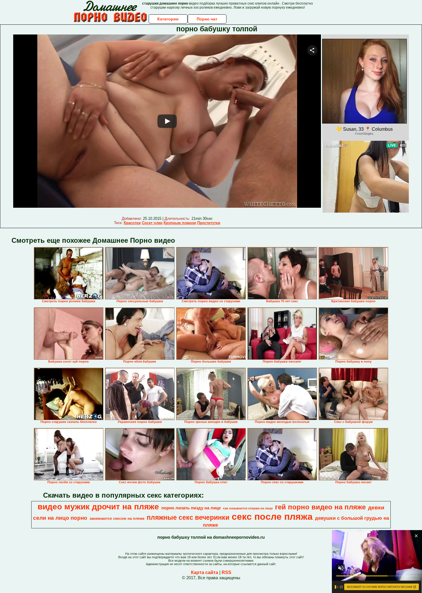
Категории (168, 19)
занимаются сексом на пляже (117, 518)
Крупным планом (180, 223)
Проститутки (208, 223)
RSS (226, 572)
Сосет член (152, 223)
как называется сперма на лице (248, 508)
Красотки (132, 223)
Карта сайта (204, 572)
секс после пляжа (272, 516)
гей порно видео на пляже (320, 507)
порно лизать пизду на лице (191, 508)
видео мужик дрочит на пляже (98, 506)
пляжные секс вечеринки (188, 517)
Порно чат (207, 19)
